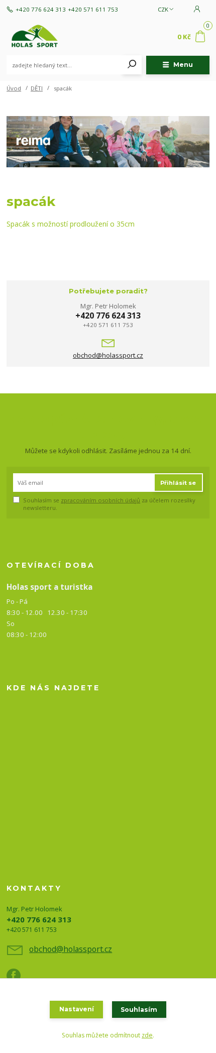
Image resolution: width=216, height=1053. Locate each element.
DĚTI (37, 88)
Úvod (14, 88)
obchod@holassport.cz (108, 355)
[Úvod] (44, 37)
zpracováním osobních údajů (100, 500)
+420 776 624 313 (41, 10)
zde (147, 1035)
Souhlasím (139, 1009)
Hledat (132, 64)
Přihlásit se (178, 482)
